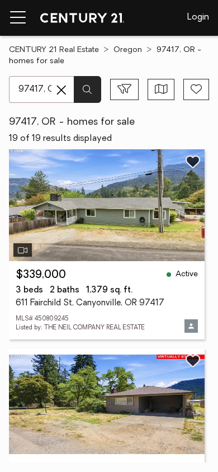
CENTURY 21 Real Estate (54, 50)
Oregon (127, 50)
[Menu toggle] (18, 18)
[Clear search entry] (61, 90)
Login (198, 17)
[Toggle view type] (161, 89)
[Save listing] (193, 161)
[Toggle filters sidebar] (124, 89)
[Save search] (196, 89)
